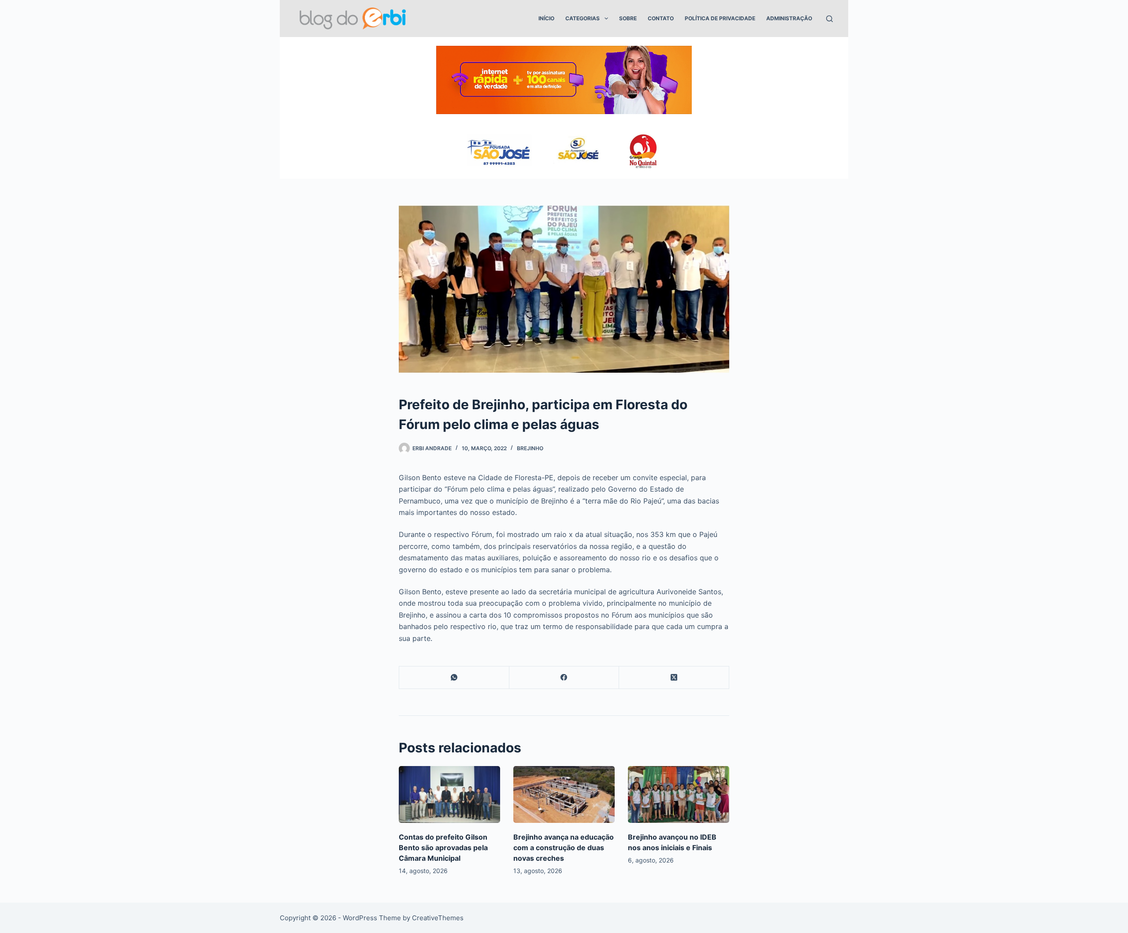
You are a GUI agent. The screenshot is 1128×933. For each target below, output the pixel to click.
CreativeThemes (438, 918)
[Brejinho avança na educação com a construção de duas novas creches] (564, 794)
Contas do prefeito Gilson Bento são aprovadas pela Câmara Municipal (443, 848)
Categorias (582, 18)
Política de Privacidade (720, 18)
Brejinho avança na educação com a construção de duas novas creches (563, 848)
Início (546, 18)
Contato (661, 18)
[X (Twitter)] (674, 677)
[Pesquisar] (829, 18)
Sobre (628, 18)
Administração (789, 18)
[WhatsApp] (454, 677)
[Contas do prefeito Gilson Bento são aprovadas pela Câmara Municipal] (449, 794)
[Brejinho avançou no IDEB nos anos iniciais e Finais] (678, 794)
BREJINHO (530, 448)
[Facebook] (564, 677)
